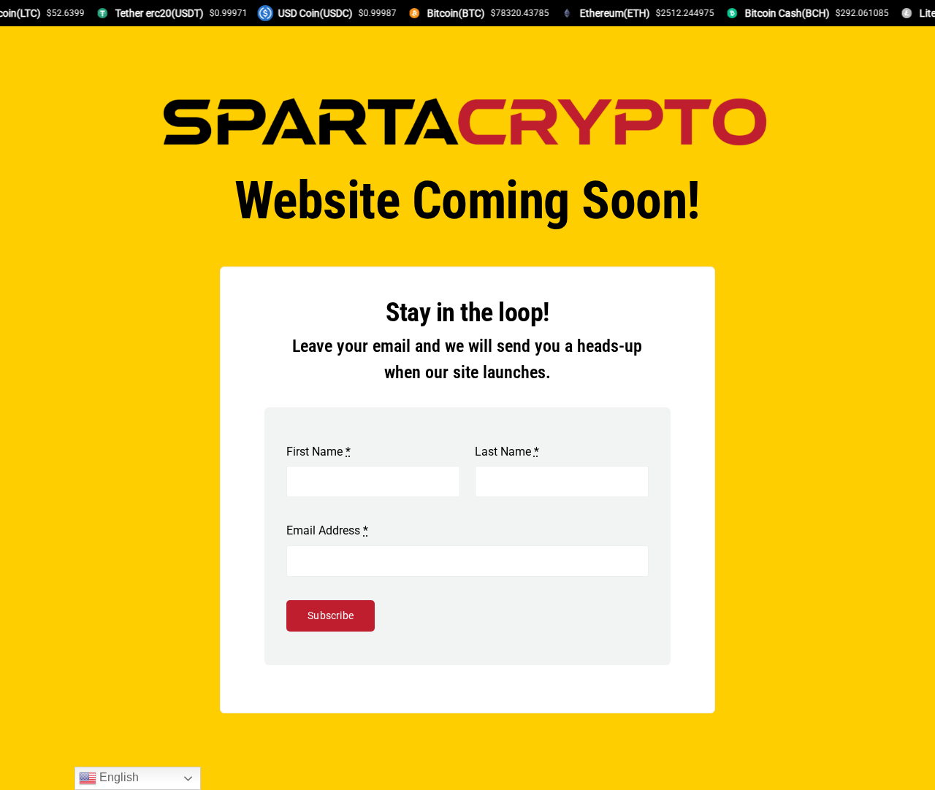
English (117, 777)
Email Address (327, 530)
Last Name (507, 452)
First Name (318, 452)
